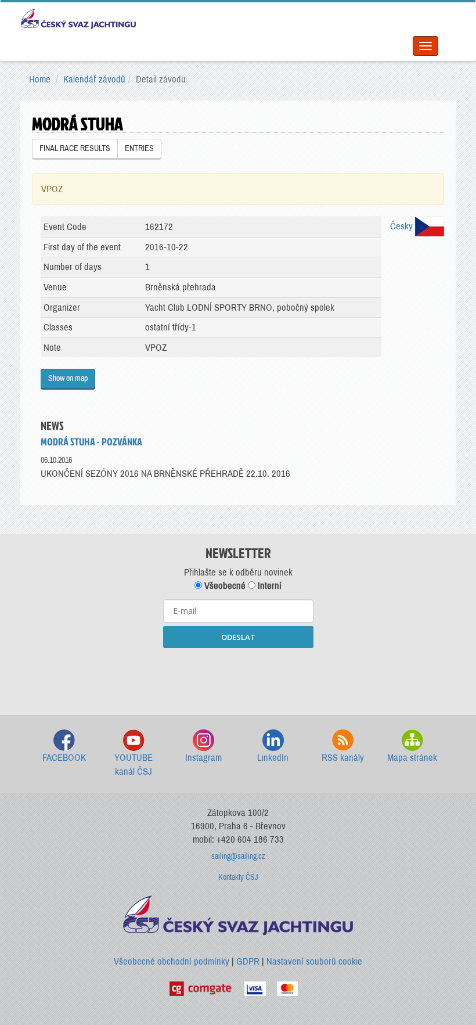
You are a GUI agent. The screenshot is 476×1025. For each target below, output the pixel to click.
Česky (402, 226)
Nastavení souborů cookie (314, 961)
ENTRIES (139, 148)
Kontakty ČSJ (238, 877)
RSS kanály (343, 758)
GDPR (247, 961)
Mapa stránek (412, 758)
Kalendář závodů (94, 79)
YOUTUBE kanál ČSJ (133, 764)
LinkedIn (273, 758)
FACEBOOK (64, 758)
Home (40, 79)
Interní (268, 586)
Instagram (203, 758)
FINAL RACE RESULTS (74, 148)
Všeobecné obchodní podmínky (171, 961)
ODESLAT (238, 637)
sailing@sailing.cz (238, 856)
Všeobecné (224, 586)
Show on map (68, 378)
